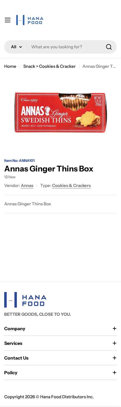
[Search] (109, 46)
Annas (27, 185)
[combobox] (60, 47)
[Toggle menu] (7, 20)
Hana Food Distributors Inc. (67, 396)
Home (10, 66)
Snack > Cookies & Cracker (49, 66)
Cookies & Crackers (71, 185)
